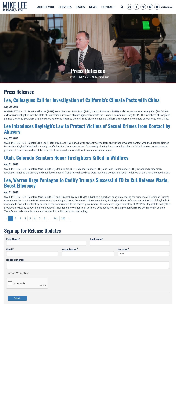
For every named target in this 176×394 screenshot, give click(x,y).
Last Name (96, 239)
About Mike (46, 7)
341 (56, 218)
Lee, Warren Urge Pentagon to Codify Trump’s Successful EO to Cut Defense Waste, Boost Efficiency (86, 182)
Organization (70, 249)
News (93, 7)
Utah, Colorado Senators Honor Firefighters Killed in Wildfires (66, 157)
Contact (108, 7)
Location (123, 249)
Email (9, 249)
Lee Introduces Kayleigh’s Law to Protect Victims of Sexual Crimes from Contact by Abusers (87, 128)
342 (63, 218)
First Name (13, 239)
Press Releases (88, 71)
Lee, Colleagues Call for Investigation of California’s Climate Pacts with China (82, 100)
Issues (80, 7)
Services (65, 7)
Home (71, 76)
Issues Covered (15, 259)
